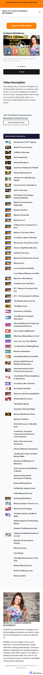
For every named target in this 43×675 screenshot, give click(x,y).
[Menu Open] (37, 12)
